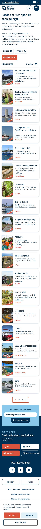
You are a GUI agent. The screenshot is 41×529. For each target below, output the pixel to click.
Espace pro (10, 482)
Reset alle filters (7, 64)
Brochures (10, 453)
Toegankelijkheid (10, 2)
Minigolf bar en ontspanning (25, 219)
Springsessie (19, 311)
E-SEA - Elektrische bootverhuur (26, 346)
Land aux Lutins (20, 292)
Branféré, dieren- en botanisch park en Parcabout (26, 93)
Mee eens (12, 515)
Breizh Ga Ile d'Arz (21, 202)
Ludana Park (19, 184)
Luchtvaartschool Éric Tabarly (25, 110)
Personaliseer (20, 522)
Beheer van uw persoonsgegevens (20, 499)
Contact (28, 446)
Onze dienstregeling (32, 453)
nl (34, 2)
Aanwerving (16, 489)
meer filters (8, 57)
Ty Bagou (18, 328)
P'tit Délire (19, 237)
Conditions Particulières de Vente (20, 494)
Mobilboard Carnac (21, 273)
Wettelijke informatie (28, 489)
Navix (17, 381)
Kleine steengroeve (22, 255)
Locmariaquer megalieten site (26, 165)
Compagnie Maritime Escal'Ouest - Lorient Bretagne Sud (26, 130)
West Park (18, 363)
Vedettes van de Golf (22, 148)
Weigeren (29, 515)
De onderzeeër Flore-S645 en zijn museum (25, 72)
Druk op (30, 482)
